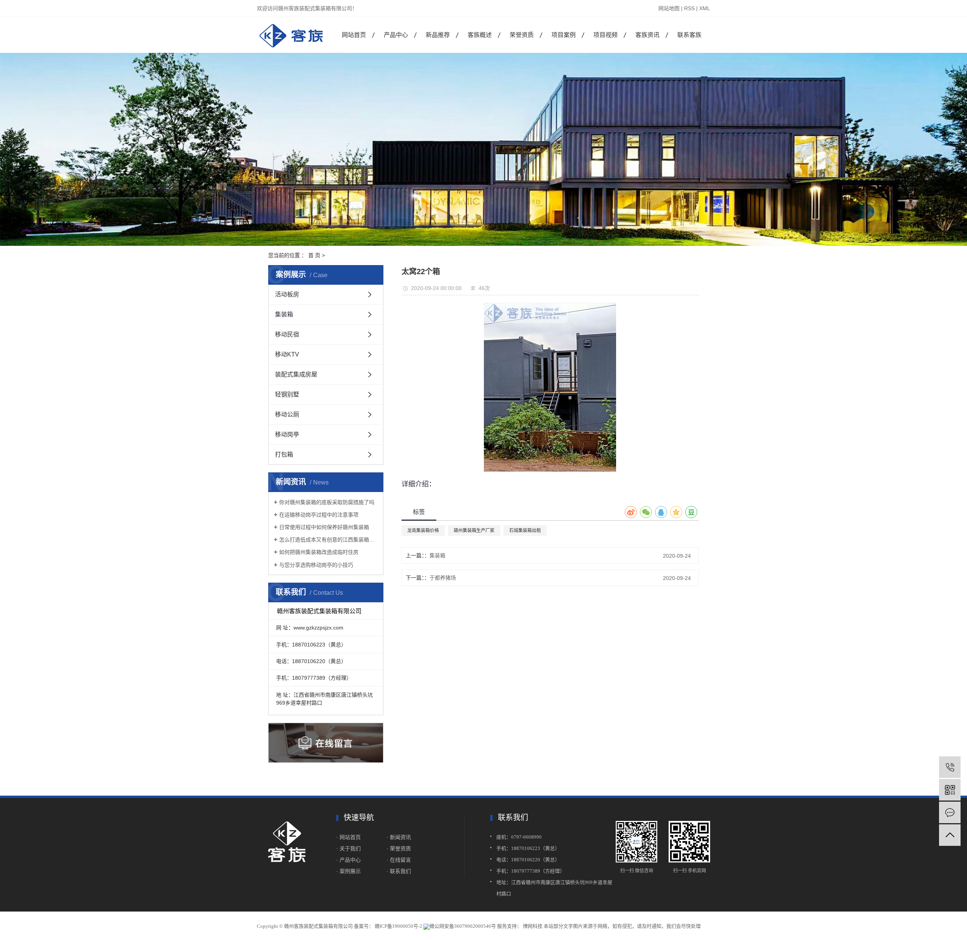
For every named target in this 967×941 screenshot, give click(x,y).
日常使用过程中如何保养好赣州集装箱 (324, 527)
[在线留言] (950, 812)
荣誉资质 (522, 35)
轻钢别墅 (287, 394)
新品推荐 (438, 35)
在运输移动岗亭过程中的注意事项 (318, 515)
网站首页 (354, 35)
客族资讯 (647, 35)
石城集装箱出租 (525, 530)
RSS (689, 8)
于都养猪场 (442, 578)
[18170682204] (950, 767)
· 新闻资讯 (398, 837)
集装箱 (284, 314)
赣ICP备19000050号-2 (398, 926)
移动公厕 (287, 414)
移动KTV (287, 354)
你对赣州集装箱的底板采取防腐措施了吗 (326, 502)
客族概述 (480, 35)
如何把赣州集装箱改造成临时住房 (318, 552)
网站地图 (669, 8)
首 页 (314, 255)
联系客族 (689, 35)
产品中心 (396, 35)
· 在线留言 (398, 860)
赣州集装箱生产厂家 (474, 530)
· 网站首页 (348, 837)
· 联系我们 (398, 871)
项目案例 (563, 35)
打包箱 (284, 454)
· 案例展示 (348, 871)
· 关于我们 (349, 848)
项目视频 (605, 35)
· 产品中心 (348, 860)
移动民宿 (287, 334)
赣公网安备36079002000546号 (462, 926)
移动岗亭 (287, 434)
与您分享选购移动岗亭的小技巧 (316, 565)
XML (704, 8)
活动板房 (287, 294)
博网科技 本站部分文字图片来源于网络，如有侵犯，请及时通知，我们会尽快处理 (611, 926)
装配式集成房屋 (296, 374)
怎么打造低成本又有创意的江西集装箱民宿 (328, 540)
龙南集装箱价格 (423, 530)
